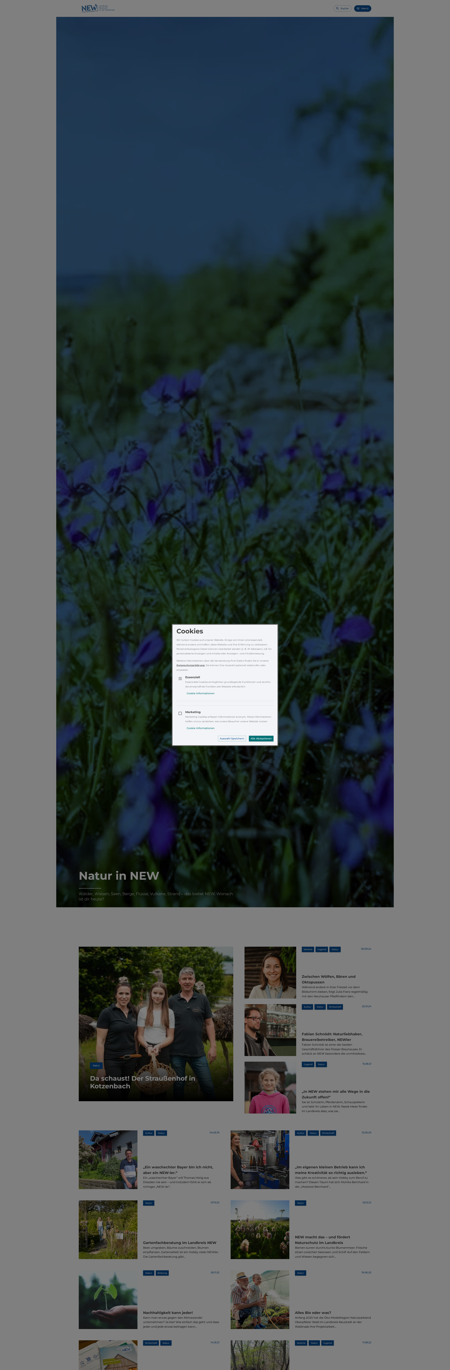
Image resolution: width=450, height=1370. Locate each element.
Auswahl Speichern (232, 738)
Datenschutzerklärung (190, 665)
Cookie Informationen (201, 693)
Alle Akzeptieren (261, 738)
